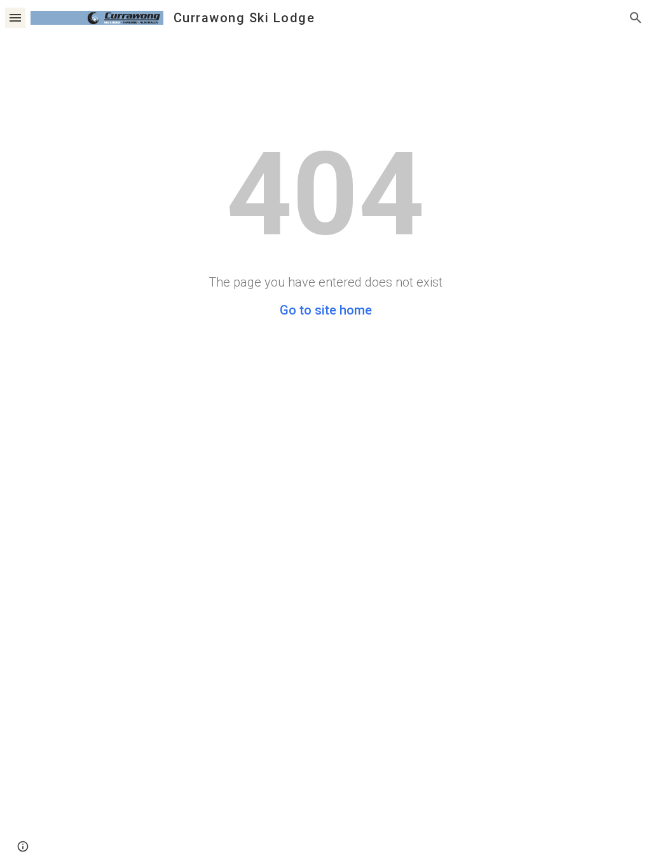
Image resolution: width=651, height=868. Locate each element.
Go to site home (326, 310)
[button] (15, 17)
